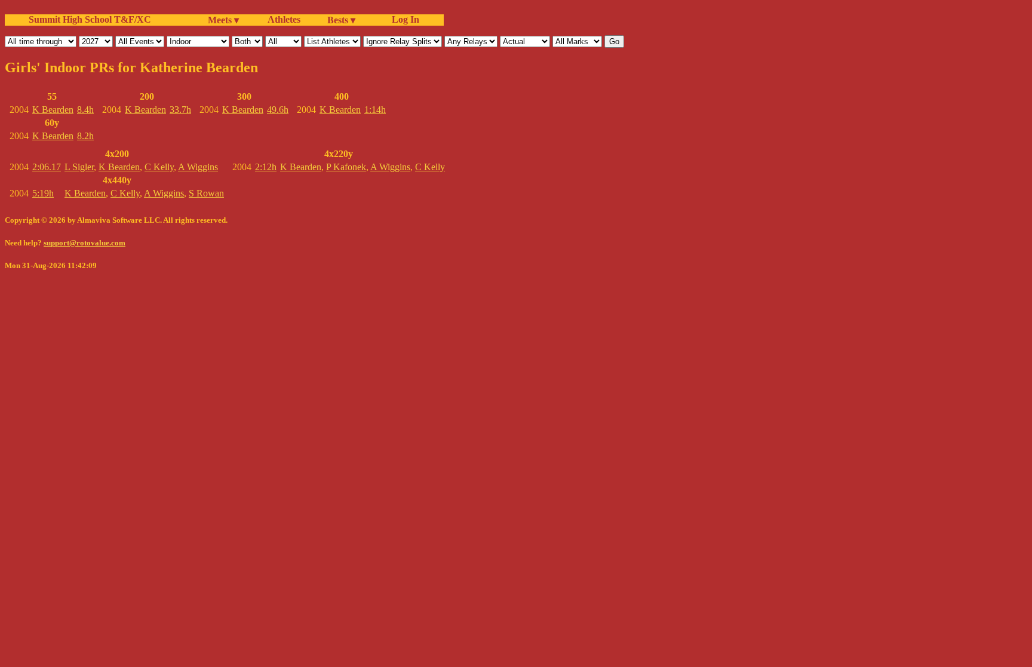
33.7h (180, 109)
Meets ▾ (223, 20)
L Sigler (79, 167)
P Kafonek (346, 167)
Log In (403, 19)
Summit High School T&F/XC (90, 19)
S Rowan (206, 193)
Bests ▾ (341, 20)
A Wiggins (198, 167)
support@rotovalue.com (84, 242)
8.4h (85, 109)
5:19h (43, 193)
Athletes (284, 19)
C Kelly (159, 167)
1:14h (375, 109)
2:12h (266, 167)
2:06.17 (46, 167)
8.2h (85, 136)
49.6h (277, 109)
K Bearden (52, 109)
